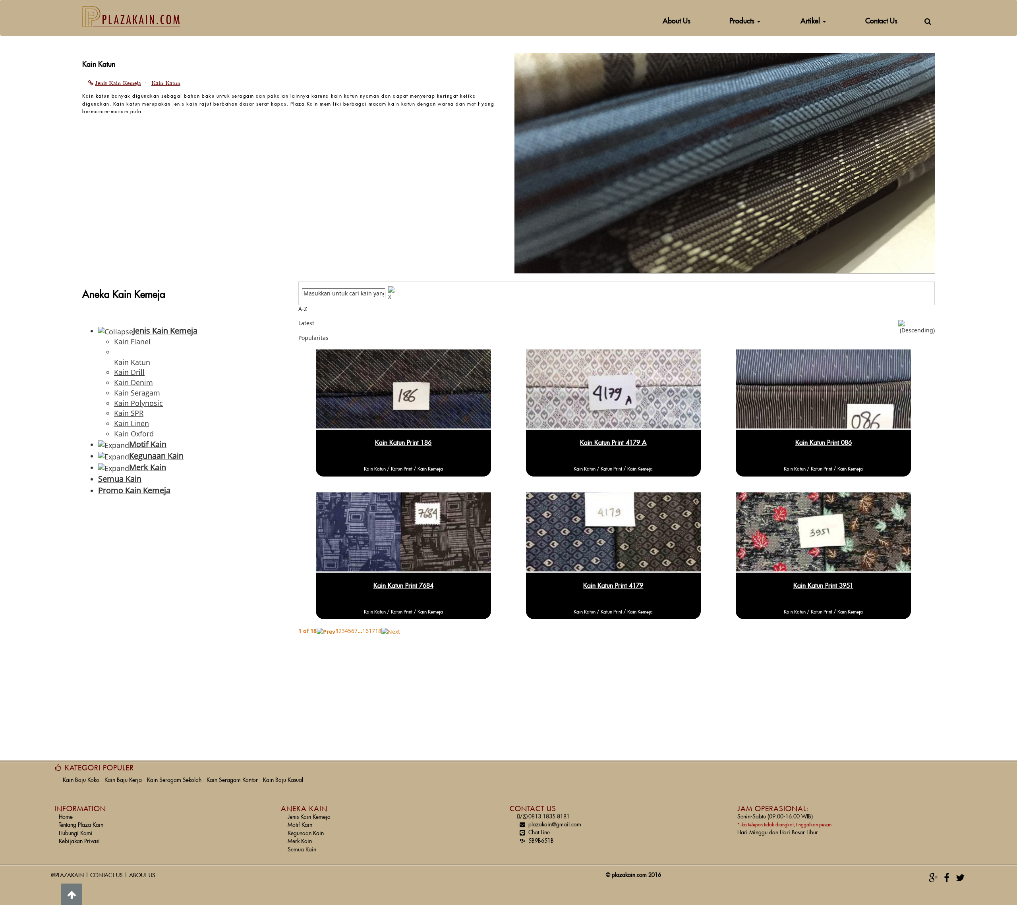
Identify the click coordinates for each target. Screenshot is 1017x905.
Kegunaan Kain (306, 833)
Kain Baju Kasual (283, 780)
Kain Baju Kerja (123, 780)
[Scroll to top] (71, 894)
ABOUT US (142, 875)
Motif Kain (300, 825)
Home (66, 817)
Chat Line (539, 833)
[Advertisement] (184, 566)
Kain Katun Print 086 (823, 442)
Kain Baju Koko (81, 780)
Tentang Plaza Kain (81, 825)
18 (378, 631)
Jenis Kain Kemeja (309, 817)
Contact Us (881, 21)
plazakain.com (629, 875)
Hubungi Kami (76, 833)
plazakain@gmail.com (554, 825)
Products (742, 21)
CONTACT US (106, 875)
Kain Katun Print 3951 (823, 585)
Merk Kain (300, 841)
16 (365, 631)
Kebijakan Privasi (79, 841)
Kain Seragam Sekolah (174, 780)
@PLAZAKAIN (67, 875)
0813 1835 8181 (545, 817)
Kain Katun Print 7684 (403, 585)
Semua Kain (302, 850)
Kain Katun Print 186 (403, 442)
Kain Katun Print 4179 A (613, 442)
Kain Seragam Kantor (232, 780)
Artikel (811, 21)
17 (372, 631)
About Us (676, 21)
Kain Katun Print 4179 (613, 585)
